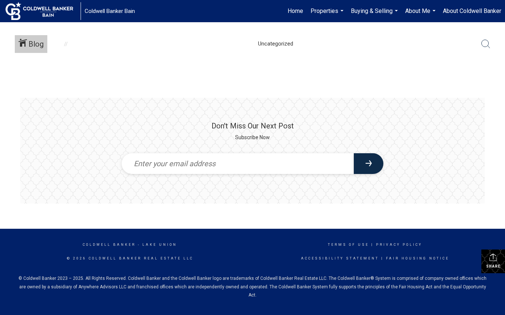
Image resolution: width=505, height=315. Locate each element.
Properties (328, 14)
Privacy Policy (399, 245)
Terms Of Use (348, 245)
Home (295, 10)
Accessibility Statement (340, 258)
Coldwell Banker (109, 245)
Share (493, 266)
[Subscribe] (368, 163)
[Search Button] (486, 44)
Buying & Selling (375, 14)
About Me (421, 14)
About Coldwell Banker (472, 10)
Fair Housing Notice (417, 258)
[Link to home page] (43, 11)
